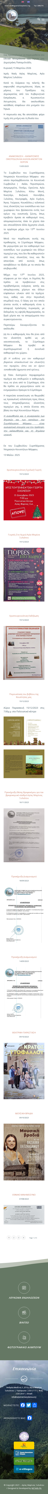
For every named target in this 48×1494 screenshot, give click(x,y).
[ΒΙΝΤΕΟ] (24, 1313)
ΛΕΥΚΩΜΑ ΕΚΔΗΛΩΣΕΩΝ (24, 1297)
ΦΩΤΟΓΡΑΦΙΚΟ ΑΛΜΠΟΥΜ (24, 1347)
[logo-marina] (20, 15)
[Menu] (43, 19)
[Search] (37, 19)
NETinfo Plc (36, 1488)
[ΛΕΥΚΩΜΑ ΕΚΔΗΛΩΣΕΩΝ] (24, 1288)
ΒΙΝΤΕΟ (24, 1322)
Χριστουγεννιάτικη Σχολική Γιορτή (24, 469)
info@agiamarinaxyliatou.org (24, 1396)
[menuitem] (37, 19)
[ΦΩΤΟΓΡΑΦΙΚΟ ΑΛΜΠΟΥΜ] (24, 1337)
